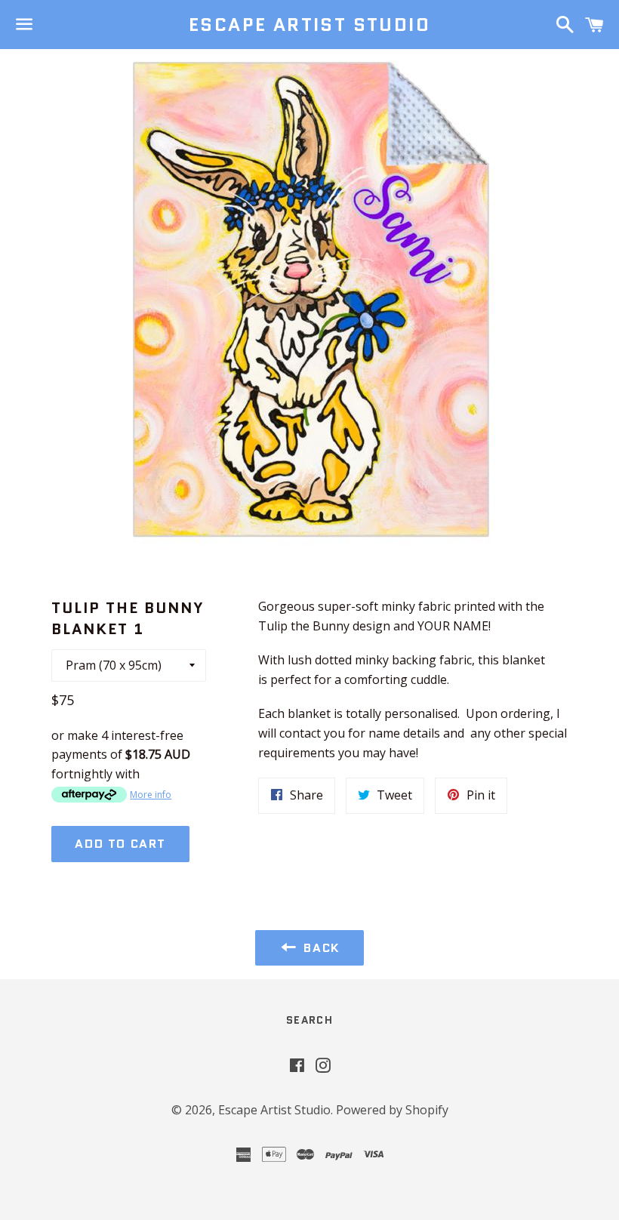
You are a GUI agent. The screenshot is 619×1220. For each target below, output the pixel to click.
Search (309, 1019)
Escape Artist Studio (309, 25)
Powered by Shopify (392, 1109)
